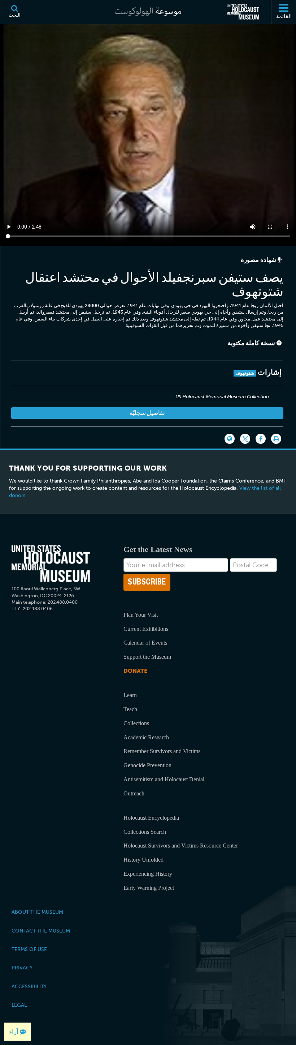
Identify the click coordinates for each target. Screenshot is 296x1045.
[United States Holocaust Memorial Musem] (51, 563)
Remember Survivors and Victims (161, 751)
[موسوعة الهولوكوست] (147, 12)
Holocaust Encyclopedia (151, 818)
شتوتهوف (244, 373)
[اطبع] (276, 439)
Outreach (133, 793)
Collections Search (144, 832)
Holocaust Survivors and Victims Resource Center (180, 845)
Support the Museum (147, 657)
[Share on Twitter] (245, 439)
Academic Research (146, 737)
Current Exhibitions (145, 629)
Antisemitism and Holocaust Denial (163, 779)
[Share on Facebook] (261, 439)
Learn (130, 695)
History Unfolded (143, 860)
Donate (135, 670)
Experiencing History (147, 874)
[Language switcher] (230, 439)
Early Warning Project (148, 888)
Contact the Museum (41, 930)
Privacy (22, 967)
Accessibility (29, 986)
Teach (130, 709)
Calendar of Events (145, 643)
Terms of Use (29, 949)
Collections (136, 723)
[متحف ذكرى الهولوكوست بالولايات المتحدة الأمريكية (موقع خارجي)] (243, 12)
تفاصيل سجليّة (147, 413)
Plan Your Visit (140, 615)
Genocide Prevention (147, 765)
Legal (19, 1005)
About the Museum (37, 912)
